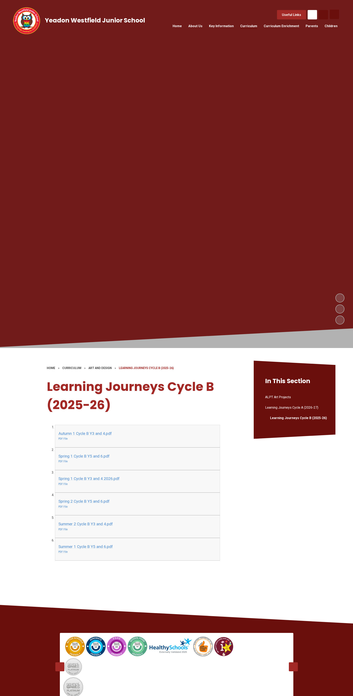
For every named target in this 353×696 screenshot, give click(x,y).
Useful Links (291, 15)
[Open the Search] (323, 14)
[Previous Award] (59, 666)
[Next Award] (293, 666)
